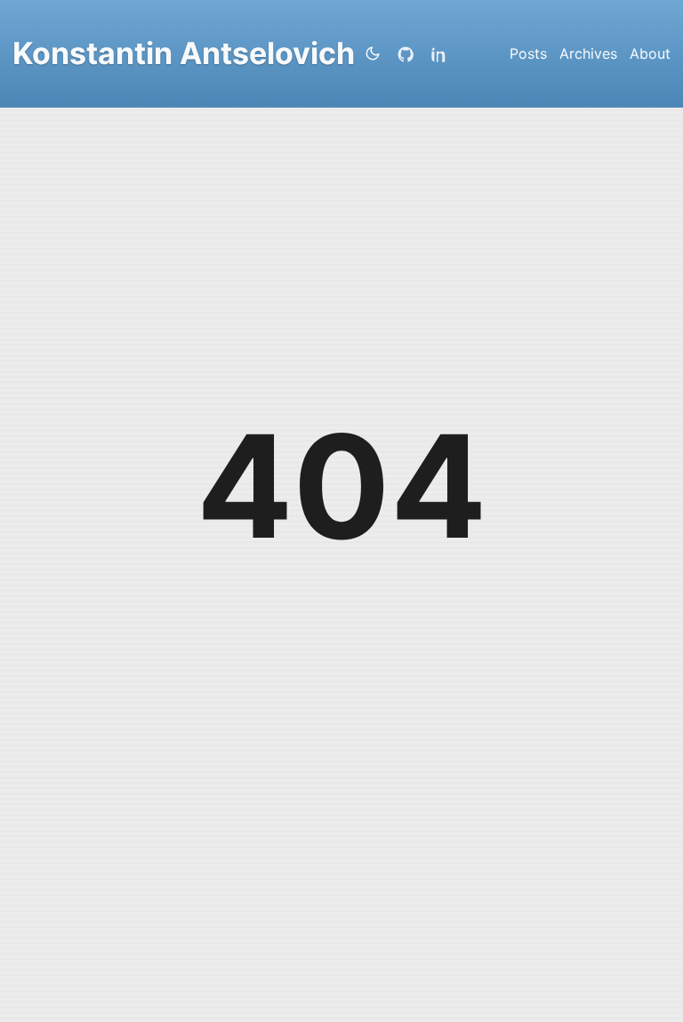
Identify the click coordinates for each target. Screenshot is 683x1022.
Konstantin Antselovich (183, 53)
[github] (409, 53)
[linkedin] (442, 53)
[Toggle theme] (372, 53)
